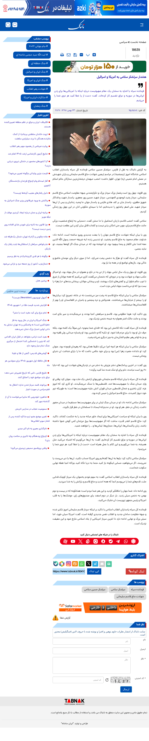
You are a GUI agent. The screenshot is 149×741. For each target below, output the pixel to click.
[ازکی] (110, 8)
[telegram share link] (95, 564)
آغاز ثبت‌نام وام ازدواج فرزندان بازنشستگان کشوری (30, 183)
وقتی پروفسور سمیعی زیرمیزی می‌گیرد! (29, 448)
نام (144, 640)
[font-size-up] (94, 55)
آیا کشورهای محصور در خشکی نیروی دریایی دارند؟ (29, 164)
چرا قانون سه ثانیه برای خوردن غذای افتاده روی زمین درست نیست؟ (27, 227)
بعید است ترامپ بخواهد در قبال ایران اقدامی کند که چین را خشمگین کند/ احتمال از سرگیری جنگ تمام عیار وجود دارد (27, 341)
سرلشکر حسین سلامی (94, 590)
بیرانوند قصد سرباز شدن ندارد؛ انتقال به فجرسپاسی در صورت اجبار (30, 387)
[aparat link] (65, 541)
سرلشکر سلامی (118, 590)
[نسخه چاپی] (109, 564)
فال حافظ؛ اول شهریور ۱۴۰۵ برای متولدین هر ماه (27, 363)
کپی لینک (94, 571)
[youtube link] (72, 541)
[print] (62, 55)
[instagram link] (95, 541)
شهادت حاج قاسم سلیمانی (130, 597)
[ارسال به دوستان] (102, 564)
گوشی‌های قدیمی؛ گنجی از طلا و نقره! (29, 353)
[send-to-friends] (69, 55)
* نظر (143, 659)
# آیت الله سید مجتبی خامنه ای (32, 55)
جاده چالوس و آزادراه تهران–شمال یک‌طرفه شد (26, 237)
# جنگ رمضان (41, 106)
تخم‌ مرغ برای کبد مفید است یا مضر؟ (30, 313)
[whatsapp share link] (82, 564)
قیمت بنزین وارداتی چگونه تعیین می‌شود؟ (28, 173)
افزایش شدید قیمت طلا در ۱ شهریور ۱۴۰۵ (27, 305)
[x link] (80, 541)
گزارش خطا (65, 618)
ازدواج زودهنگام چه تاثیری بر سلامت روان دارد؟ (29, 439)
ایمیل (143, 649)
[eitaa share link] (75, 564)
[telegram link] (118, 541)
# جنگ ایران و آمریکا (37, 80)
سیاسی (123, 42)
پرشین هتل (41, 281)
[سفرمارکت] (99, 607)
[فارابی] (99, 66)
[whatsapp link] (125, 541)
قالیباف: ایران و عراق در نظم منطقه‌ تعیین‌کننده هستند (27, 125)
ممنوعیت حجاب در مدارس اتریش (31, 409)
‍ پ (87, 55)
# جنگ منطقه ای (39, 63)
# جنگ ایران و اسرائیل (37, 72)
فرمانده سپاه (137, 590)
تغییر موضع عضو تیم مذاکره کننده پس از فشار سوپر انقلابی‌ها (29, 419)
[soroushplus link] (103, 541)
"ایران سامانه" (67, 723)
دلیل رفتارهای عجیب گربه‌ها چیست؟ (30, 193)
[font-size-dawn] (81, 55)
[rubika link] (133, 541)
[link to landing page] (76, 24)
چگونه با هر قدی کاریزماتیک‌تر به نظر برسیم (27, 256)
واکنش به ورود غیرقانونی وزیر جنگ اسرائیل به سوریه (27, 203)
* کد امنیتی (140, 678)
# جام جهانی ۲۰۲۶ (38, 46)
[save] (75, 55)
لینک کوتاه (138, 571)
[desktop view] (14, 24)
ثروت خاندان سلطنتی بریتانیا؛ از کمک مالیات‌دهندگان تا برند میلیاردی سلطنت (32, 137)
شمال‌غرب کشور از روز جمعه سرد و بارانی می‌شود (25, 264)
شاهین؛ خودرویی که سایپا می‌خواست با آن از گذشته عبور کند (27, 399)
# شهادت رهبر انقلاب (37, 89)
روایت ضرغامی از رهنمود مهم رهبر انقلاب (29, 146)
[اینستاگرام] (68, 563)
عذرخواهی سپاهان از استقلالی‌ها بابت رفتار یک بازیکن (27, 247)
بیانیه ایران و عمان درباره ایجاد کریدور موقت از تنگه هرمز (27, 215)
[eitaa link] (88, 541)
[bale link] (110, 541)
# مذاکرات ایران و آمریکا (36, 98)
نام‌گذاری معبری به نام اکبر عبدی (32, 429)
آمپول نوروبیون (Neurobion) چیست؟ (29, 298)
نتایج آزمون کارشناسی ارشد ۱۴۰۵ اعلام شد (28, 154)
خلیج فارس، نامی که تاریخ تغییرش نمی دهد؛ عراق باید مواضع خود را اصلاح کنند (27, 375)
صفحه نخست (138, 42)
